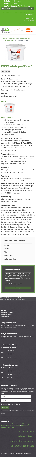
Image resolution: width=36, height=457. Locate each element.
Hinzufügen (18, 288)
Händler (5, 404)
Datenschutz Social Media (8, 427)
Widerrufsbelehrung (23, 424)
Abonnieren (5, 407)
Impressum (17, 425)
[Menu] (22, 30)
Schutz (6, 249)
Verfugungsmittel (6, 71)
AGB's (2, 424)
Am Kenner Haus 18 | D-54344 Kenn (26, 23)
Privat (18, 404)
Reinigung (7, 245)
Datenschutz (24, 425)
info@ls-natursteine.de (19, 12)
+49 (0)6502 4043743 (7, 12)
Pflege (6, 252)
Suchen (31, 8)
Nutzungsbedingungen (7, 425)
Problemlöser (8, 256)
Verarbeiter (12, 404)
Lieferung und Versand (11, 424)
